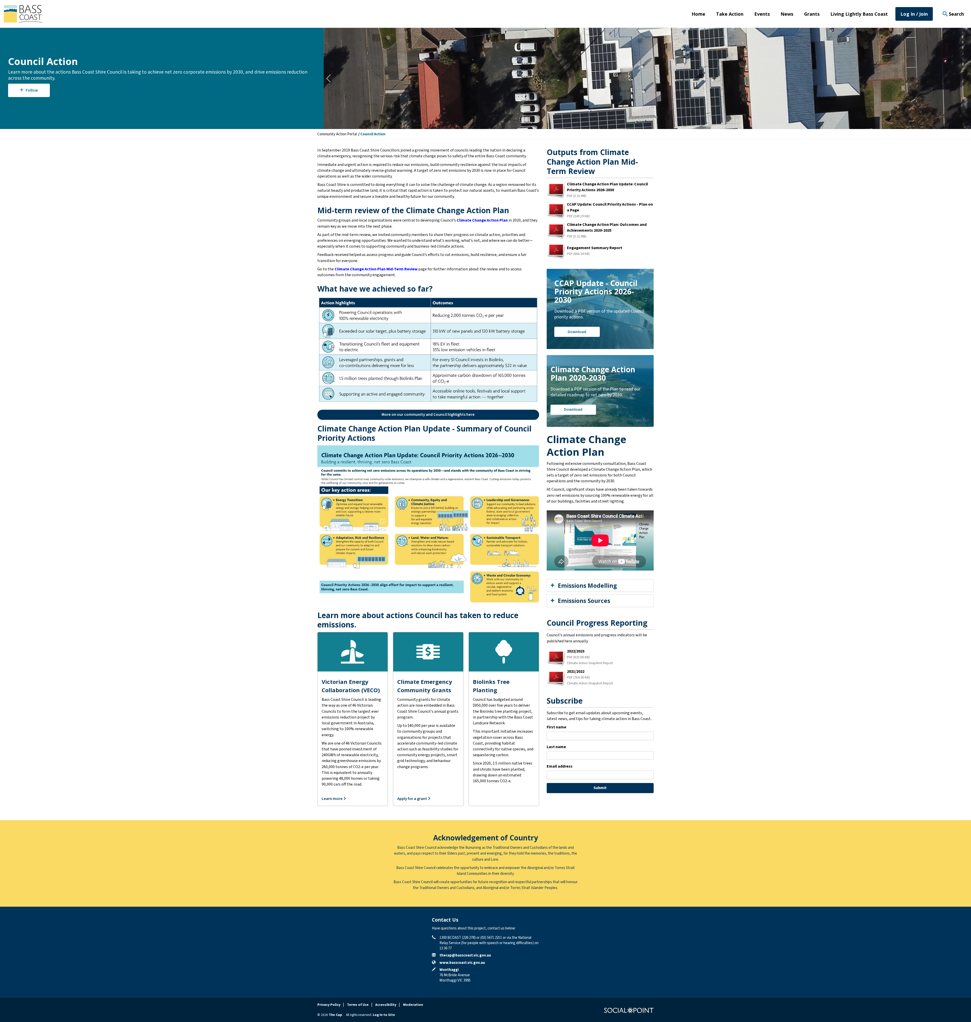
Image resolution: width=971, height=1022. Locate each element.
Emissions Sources (584, 600)
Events (762, 14)
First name (556, 727)
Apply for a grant (412, 798)
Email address (559, 766)
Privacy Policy (328, 1004)
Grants (812, 14)
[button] (428, 415)
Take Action (729, 14)
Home (698, 14)
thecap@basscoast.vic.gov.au (465, 955)
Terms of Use (358, 1004)
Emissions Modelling (587, 585)
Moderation (413, 1004)
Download (577, 332)
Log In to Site (384, 1014)
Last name (556, 747)
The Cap (335, 1014)
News (787, 14)
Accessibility (385, 1004)
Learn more (332, 798)
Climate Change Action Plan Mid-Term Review (376, 269)
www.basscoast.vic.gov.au (462, 962)
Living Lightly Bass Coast (859, 14)
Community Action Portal (337, 134)
